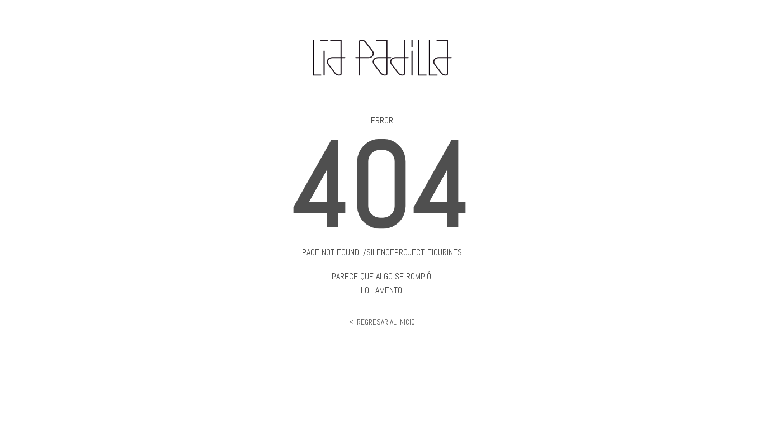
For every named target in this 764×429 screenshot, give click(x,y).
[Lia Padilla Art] (382, 78)
